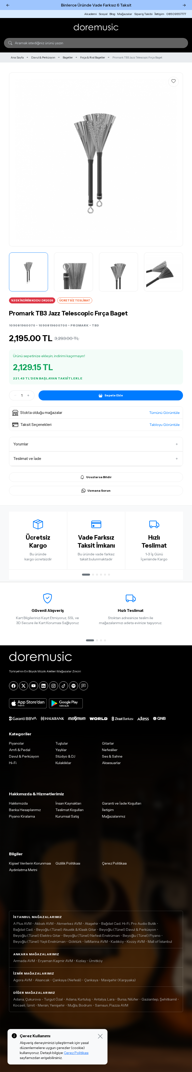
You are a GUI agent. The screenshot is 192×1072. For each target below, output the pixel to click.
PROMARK (79, 325)
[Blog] (83, 685)
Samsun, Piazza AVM (111, 1005)
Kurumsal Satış (67, 816)
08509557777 (176, 14)
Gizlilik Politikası (68, 863)
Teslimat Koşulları (70, 810)
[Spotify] (73, 685)
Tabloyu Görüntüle (165, 424)
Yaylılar (61, 750)
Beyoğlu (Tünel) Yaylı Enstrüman (39, 941)
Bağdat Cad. (23, 929)
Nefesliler (110, 750)
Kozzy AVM (136, 941)
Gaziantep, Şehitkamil (159, 999)
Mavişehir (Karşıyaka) (118, 980)
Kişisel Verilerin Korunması (30, 863)
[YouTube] (33, 685)
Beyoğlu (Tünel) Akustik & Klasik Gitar (66, 929)
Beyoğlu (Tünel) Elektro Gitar (36, 935)
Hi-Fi (12, 763)
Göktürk (75, 941)
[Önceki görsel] (18, 159)
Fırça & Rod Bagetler (92, 57)
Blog (112, 14)
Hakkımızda (18, 803)
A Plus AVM (22, 923)
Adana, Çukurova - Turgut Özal (38, 999)
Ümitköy (95, 961)
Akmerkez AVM (69, 923)
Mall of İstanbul (160, 941)
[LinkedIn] (43, 685)
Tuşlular (62, 743)
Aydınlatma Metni (23, 870)
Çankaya (91, 980)
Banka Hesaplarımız (25, 810)
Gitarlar (108, 743)
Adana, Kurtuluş (78, 999)
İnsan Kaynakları (68, 803)
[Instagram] (53, 685)
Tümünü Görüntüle (164, 412)
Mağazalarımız (113, 816)
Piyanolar (16, 743)
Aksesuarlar (111, 763)
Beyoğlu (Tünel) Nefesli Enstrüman (92, 935)
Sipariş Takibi (143, 14)
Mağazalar (124, 14)
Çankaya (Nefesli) (66, 980)
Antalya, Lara (104, 999)
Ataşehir (91, 923)
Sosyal (103, 14)
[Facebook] (13, 685)
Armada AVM (24, 961)
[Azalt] (15, 395)
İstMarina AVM (96, 941)
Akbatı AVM (44, 923)
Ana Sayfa (17, 57)
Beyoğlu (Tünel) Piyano (141, 935)
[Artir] (28, 395)
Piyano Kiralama (22, 816)
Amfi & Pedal (19, 750)
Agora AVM (22, 980)
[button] (96, 413)
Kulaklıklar (63, 763)
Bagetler (68, 57)
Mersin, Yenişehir (51, 1005)
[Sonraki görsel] (174, 159)
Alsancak (42, 980)
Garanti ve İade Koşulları (121, 803)
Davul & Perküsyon (43, 57)
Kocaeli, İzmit (24, 1005)
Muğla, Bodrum (80, 1005)
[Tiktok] (63, 685)
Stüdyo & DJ (65, 756)
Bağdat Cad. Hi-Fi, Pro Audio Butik (128, 923)
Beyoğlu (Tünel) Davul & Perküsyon (127, 929)
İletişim (159, 14)
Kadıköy (117, 941)
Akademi (90, 14)
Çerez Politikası (114, 863)
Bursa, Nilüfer (128, 999)
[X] (23, 685)
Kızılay (81, 961)
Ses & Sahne (112, 756)
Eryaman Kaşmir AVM (55, 961)
